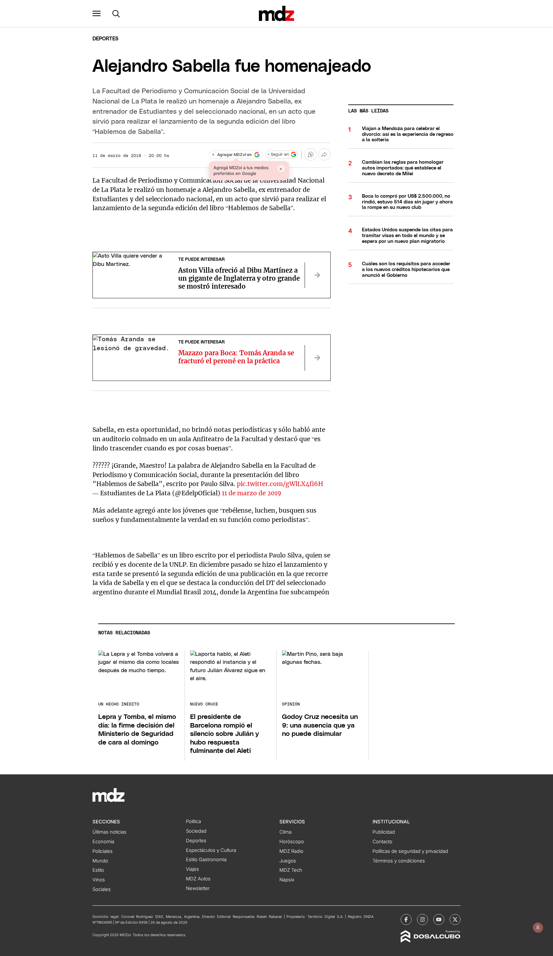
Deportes (105, 38)
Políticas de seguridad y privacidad (410, 851)
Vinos (98, 880)
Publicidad (384, 832)
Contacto (382, 842)
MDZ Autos (198, 879)
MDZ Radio (291, 851)
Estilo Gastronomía (206, 859)
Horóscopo (291, 842)
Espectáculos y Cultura (211, 850)
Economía (103, 842)
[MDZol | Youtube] (439, 919)
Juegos (287, 861)
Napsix (286, 880)
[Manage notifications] (538, 927)
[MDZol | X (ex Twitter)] (455, 919)
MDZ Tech (290, 870)
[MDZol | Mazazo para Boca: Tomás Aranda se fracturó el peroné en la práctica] (317, 358)
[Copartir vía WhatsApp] (310, 154)
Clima (285, 832)
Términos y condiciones (399, 861)
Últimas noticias (109, 832)
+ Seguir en (278, 154)
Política (193, 821)
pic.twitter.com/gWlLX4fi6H (280, 484)
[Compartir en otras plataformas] (324, 154)
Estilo (98, 870)
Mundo (100, 861)
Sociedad (196, 831)
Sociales (101, 889)
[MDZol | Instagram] (422, 919)
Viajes (192, 869)
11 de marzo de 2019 (251, 493)
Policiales (102, 851)
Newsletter (198, 888)
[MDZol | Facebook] (406, 919)
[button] (96, 13)
